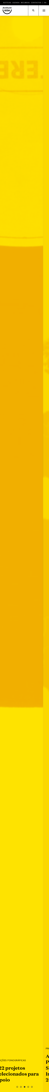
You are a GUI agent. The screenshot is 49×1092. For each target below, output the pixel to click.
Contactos (36, 2)
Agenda (15, 2)
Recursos (25, 2)
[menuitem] (45, 2)
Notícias (7, 2)
